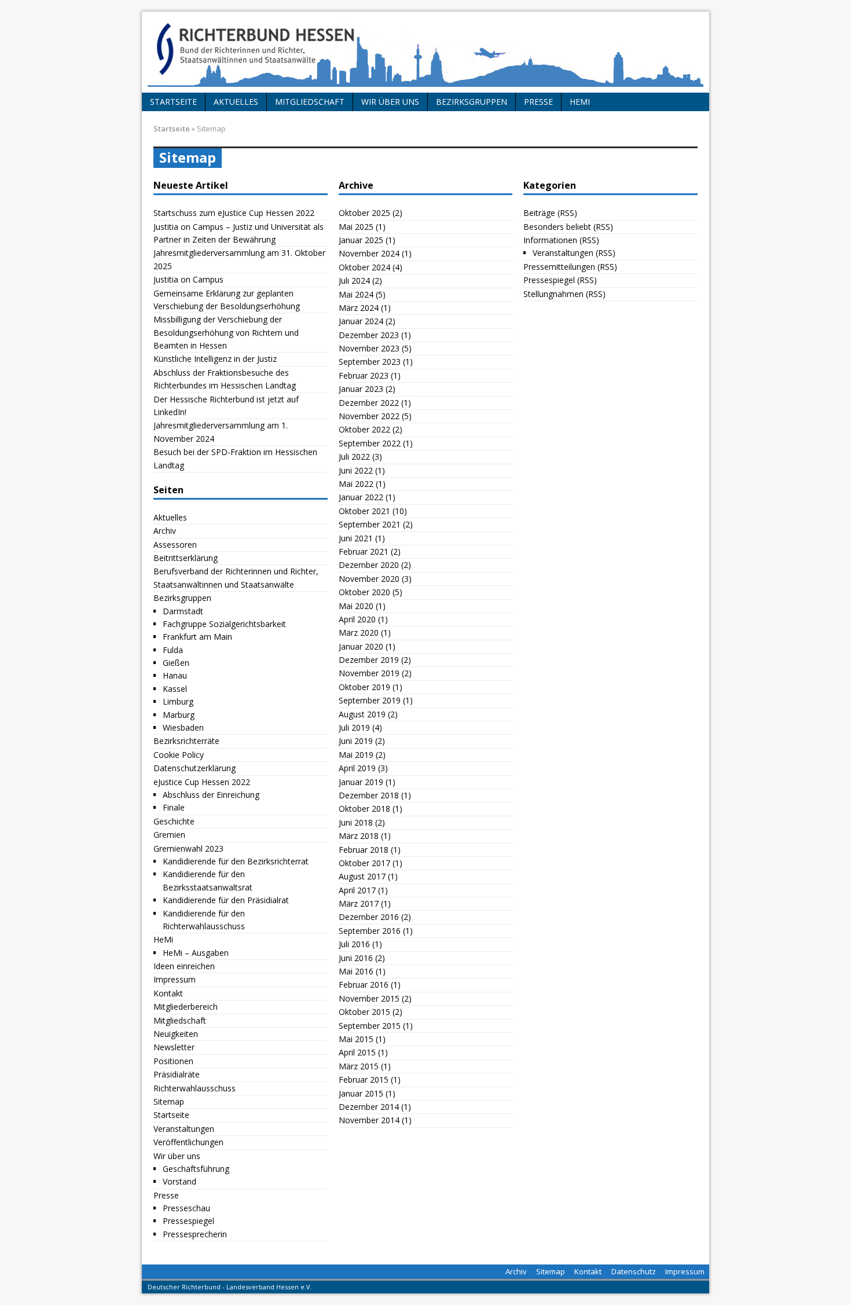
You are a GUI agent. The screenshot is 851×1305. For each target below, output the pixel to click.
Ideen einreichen (184, 966)
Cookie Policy (178, 754)
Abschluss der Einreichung (211, 794)
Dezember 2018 (369, 795)
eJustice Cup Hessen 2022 (201, 781)
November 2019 (369, 673)
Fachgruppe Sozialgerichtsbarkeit (224, 623)
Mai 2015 (356, 1038)
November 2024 (369, 253)
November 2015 (369, 998)
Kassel (175, 688)
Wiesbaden (183, 727)
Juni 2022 (356, 470)
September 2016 (370, 930)
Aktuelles (236, 101)
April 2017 (357, 890)
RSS (567, 212)
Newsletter (174, 1047)
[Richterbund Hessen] (425, 52)
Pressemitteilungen (559, 266)
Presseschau (186, 1208)
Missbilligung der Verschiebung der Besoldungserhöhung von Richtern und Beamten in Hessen (226, 332)
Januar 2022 (361, 497)
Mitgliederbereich (185, 1006)
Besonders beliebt (557, 226)
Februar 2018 (363, 849)
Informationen (550, 239)
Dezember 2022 (369, 402)
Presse (538, 101)
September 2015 (370, 1025)
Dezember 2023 (369, 334)
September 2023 (370, 361)
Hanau (175, 675)
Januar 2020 (361, 646)
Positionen (173, 1060)
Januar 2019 (361, 781)
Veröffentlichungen (188, 1142)
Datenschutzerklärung (194, 768)
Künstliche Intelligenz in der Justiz (215, 358)
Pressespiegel (188, 1220)
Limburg (178, 701)
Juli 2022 (354, 456)
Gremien (169, 834)
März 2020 (359, 632)
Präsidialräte (176, 1074)
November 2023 (369, 348)
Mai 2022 (356, 483)
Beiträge (539, 212)
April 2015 (357, 1052)
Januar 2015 (361, 1093)
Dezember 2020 (369, 564)
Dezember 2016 (369, 916)
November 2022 (369, 415)
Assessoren (175, 544)
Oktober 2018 (364, 808)
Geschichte (174, 821)
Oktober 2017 (364, 862)
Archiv (164, 530)
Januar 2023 (361, 388)
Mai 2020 (356, 605)
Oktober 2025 (364, 212)
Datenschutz (633, 1271)
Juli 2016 (354, 944)
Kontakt (168, 993)
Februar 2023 (363, 375)
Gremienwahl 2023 (188, 848)
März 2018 (359, 835)
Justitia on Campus (188, 279)
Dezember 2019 (369, 659)
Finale (174, 807)
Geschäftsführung (196, 1168)
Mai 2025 (356, 226)
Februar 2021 (363, 551)
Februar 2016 (363, 984)
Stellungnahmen (553, 293)
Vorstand (179, 1181)
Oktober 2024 (364, 267)
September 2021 (370, 524)
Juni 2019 (356, 740)
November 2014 (369, 1120)
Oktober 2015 (364, 1011)
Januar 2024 (361, 321)
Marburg (179, 714)
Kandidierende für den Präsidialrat (226, 900)
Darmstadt (183, 611)
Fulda (173, 649)
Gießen (176, 662)
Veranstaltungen (183, 1128)
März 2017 (359, 903)
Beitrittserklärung (185, 557)
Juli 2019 (354, 727)
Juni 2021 (356, 538)
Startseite (173, 101)
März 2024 (359, 307)
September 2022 (370, 443)
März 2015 (359, 1066)
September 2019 (370, 700)
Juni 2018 (356, 822)
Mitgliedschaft (309, 101)
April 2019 (357, 768)
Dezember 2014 (369, 1106)
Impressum (174, 979)
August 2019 (362, 714)
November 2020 (369, 578)
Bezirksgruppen (471, 101)
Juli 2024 (354, 280)
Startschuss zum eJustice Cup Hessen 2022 (233, 212)
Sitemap (168, 1101)
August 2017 (362, 876)
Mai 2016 (356, 971)
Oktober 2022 (364, 429)
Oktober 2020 (364, 591)
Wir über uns (390, 101)
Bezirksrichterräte (186, 740)
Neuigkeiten (175, 1033)
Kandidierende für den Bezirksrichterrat (236, 861)
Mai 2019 (356, 754)
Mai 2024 (356, 294)
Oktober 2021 (364, 510)
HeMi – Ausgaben (196, 952)
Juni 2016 (356, 957)
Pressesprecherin (195, 1234)
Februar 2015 (363, 1079)
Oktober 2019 (364, 686)
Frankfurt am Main (197, 636)
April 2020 (357, 619)
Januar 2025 (361, 239)
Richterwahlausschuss (194, 1088)
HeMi (580, 101)
